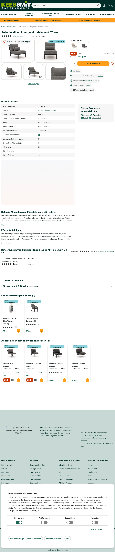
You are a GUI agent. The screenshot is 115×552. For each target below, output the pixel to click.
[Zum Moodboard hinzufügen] (112, 63)
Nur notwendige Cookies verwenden (25, 539)
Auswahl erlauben (53, 539)
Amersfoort (92, 468)
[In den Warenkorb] (18, 331)
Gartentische (35, 472)
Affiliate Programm (66, 483)
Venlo (90, 476)
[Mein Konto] (104, 5)
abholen (88, 85)
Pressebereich (65, 476)
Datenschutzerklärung (93, 435)
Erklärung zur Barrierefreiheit (57, 550)
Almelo (90, 465)
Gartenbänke (35, 483)
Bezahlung (5, 476)
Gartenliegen (35, 479)
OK (67, 539)
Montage (5, 483)
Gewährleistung (7, 479)
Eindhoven (92, 472)
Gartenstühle (35, 476)
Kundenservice (7, 465)
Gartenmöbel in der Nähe (69, 468)
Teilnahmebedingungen (94, 443)
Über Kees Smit (65, 465)
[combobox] (63, 5)
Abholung (5, 472)
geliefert (100, 76)
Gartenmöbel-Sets (37, 465)
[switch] (44, 522)
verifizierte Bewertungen (105, 251)
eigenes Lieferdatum (91, 81)
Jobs (60, 472)
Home (3, 26)
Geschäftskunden (66, 479)
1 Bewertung (18, 36)
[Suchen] (98, 5)
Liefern (4, 468)
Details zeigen (96, 529)
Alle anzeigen (33, 84)
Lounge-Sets (11, 26)
